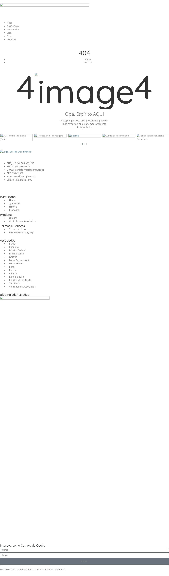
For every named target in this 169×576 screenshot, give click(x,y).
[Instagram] (31, 187)
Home (88, 59)
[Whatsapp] (4, 187)
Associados (13, 29)
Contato (11, 39)
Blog (9, 36)
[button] (82, 144)
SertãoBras (13, 26)
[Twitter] (22, 187)
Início (9, 22)
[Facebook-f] (13, 187)
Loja (9, 32)
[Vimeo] (49, 187)
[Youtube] (40, 187)
